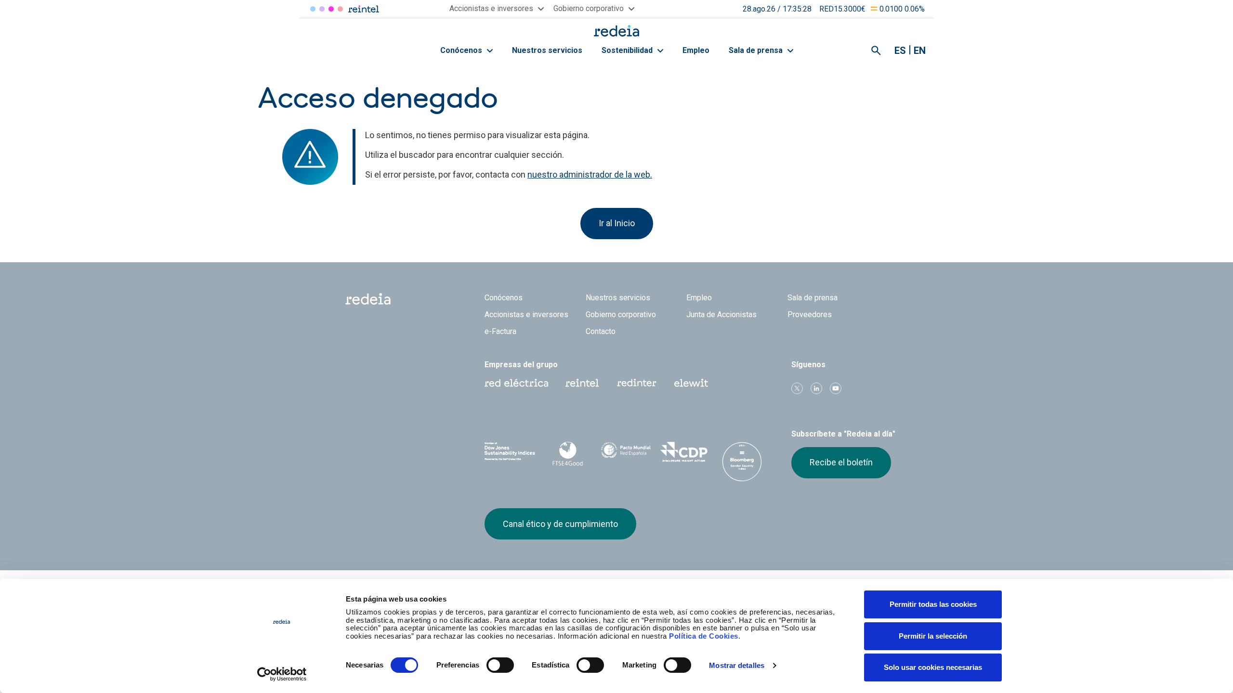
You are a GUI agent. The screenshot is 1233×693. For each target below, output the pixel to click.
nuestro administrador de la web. (589, 174)
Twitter (797, 388)
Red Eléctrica (312, 9)
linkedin (816, 388)
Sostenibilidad (628, 50)
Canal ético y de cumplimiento (560, 524)
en (920, 50)
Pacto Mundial (626, 452)
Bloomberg (742, 461)
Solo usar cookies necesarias (933, 667)
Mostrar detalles (736, 665)
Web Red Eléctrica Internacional (636, 383)
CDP (684, 452)
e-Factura (500, 331)
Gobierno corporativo (621, 314)
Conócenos (462, 50)
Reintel (331, 9)
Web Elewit (691, 383)
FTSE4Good (568, 454)
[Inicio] (616, 31)
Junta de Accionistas (721, 314)
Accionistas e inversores (526, 314)
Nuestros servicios (547, 50)
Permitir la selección (933, 636)
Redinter (322, 9)
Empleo (695, 50)
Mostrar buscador (876, 50)
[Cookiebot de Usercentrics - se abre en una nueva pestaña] (282, 674)
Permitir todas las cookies (933, 604)
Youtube (835, 388)
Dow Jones (510, 452)
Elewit (340, 9)
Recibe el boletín (841, 462)
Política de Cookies (703, 636)
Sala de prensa (757, 50)
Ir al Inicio (617, 223)
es (900, 50)
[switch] (500, 665)
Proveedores (809, 314)
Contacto (601, 331)
